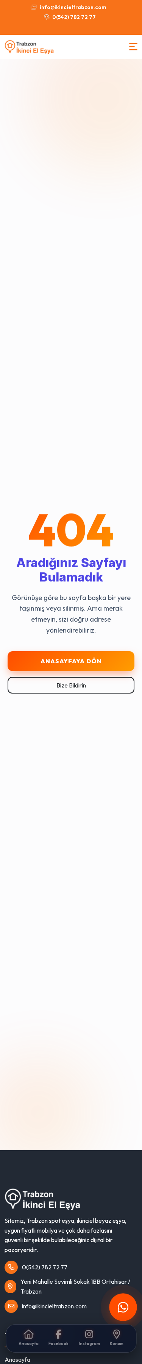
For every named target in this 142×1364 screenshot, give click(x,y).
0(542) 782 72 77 (73, 17)
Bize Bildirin (71, 685)
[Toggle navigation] (133, 46)
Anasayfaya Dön (71, 661)
